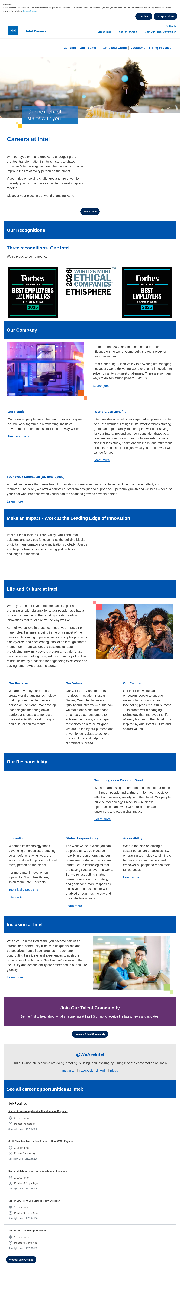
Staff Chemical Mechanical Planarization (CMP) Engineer (41, 1138)
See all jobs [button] (90, 211)
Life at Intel (104, 31)
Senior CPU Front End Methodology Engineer (34, 1198)
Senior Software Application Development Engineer (38, 1109)
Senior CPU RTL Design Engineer (27, 1228)
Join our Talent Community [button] (90, 1031)
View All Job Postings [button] (21, 1257)
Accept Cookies (165, 16)
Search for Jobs (128, 31)
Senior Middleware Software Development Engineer (38, 1168)
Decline (144, 16)
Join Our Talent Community (160, 31)
